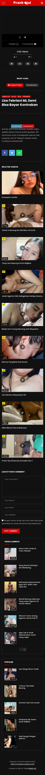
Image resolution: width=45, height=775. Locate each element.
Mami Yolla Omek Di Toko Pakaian (27, 549)
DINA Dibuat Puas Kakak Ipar (14, 428)
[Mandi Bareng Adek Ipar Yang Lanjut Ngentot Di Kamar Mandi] (10, 604)
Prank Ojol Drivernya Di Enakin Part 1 (17, 461)
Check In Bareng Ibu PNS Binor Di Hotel (18, 230)
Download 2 (28, 126)
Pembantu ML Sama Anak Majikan (27, 720)
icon (22, 182)
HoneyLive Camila (9, 197)
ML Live (14, 96)
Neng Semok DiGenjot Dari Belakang (28, 566)
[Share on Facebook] (5, 153)
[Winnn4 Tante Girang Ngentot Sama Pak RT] (10, 621)
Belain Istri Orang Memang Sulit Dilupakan (20, 329)
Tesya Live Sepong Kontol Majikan (16, 263)
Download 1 (16, 126)
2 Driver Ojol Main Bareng (26, 687)
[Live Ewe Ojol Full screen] (10, 708)
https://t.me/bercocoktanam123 (22, 764)
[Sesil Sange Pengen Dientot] (10, 742)
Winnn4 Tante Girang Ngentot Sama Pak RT (28, 617)
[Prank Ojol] (22, 3)
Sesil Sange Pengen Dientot (27, 737)
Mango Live (6, 96)
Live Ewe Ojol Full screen (29, 703)
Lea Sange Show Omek (29, 669)
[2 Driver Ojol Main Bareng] (10, 691)
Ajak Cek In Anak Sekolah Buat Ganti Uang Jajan (27, 634)
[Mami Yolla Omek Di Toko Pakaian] (10, 554)
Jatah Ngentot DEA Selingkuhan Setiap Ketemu (22, 296)
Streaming (26, 96)
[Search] (42, 3)
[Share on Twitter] (12, 153)
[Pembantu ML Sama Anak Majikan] (10, 725)
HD (4, 206)
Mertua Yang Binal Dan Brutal (14, 362)
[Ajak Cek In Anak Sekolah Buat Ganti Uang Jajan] (10, 638)
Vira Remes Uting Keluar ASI (14, 395)
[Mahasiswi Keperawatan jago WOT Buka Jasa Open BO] (10, 588)
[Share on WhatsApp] (19, 153)
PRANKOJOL (32, 768)
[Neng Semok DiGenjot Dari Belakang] (10, 571)
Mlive (19, 96)
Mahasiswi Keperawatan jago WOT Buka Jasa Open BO (29, 584)
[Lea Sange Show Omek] (10, 674)
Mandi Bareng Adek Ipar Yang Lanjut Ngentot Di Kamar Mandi (29, 601)
